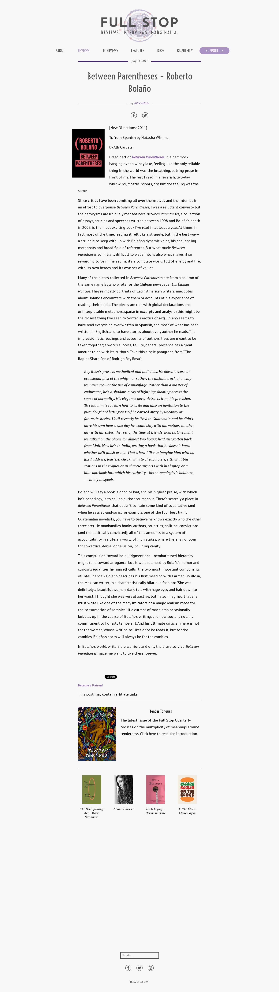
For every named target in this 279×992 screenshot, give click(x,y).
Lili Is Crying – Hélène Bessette (156, 811)
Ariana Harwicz (123, 809)
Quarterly (185, 50)
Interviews (110, 50)
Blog (160, 50)
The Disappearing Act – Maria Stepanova (91, 813)
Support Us (214, 50)
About (60, 50)
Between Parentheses (148, 157)
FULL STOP (143, 981)
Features (137, 50)
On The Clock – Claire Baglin (187, 811)
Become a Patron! (90, 685)
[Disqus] (139, 889)
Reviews (83, 50)
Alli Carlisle (141, 103)
